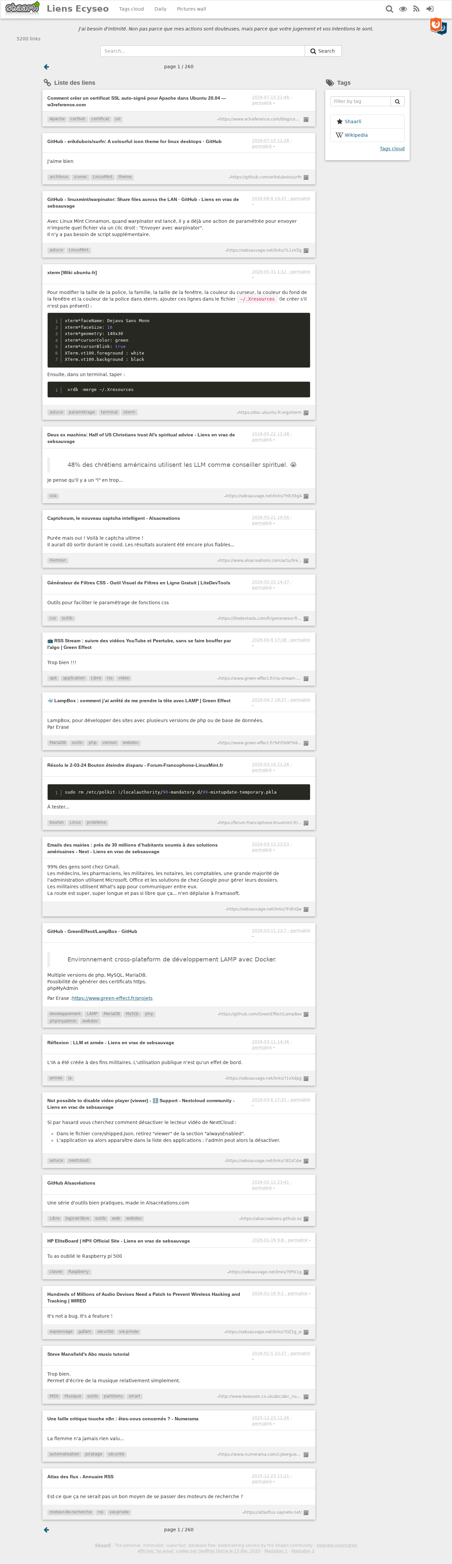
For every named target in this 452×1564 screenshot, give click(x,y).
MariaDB (58, 742)
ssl (117, 119)
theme (124, 176)
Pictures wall (191, 9)
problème (96, 822)
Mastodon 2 (303, 1551)
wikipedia (356, 135)
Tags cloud (131, 9)
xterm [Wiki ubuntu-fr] (72, 272)
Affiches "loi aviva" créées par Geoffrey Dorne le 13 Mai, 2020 (199, 1551)
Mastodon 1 (276, 1551)
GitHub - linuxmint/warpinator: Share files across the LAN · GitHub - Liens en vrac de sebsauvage (143, 203)
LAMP (92, 1013)
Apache (57, 119)
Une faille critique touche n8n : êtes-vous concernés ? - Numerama (123, 1418)
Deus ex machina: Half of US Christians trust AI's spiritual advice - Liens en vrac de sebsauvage (141, 438)
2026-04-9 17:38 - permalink (281, 640)
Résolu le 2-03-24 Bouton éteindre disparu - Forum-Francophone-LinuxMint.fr (135, 765)
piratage (93, 1454)
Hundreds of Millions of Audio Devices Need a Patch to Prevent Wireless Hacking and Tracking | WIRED (143, 1297)
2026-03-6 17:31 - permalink (281, 1100)
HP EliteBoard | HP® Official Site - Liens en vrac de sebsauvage (118, 1241)
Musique (73, 1396)
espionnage (61, 1331)
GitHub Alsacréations (71, 1183)
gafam (84, 1331)
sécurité (105, 1331)
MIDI (54, 1396)
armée (56, 1078)
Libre (96, 678)
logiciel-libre (77, 1218)
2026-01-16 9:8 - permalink (280, 1240)
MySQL (132, 1013)
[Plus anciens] (46, 66)
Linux (75, 822)
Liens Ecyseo (78, 9)
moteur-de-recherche (71, 1512)
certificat (100, 119)
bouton (57, 822)
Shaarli (103, 1545)
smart (134, 1396)
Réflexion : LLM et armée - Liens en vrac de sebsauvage (110, 1042)
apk (53, 678)
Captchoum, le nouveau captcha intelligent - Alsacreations (113, 518)
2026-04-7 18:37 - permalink (281, 700)
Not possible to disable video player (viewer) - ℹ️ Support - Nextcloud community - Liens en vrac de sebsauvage (141, 1104)
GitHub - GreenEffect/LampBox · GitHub (92, 931)
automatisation (64, 1454)
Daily (160, 9)
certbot (77, 119)
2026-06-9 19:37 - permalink (281, 198)
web (116, 1218)
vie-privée (128, 1331)
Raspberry (78, 1271)
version (110, 742)
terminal (109, 412)
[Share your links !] (22, 9)
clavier (56, 1271)
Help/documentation (337, 1545)
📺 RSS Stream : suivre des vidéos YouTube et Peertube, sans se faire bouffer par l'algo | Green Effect (139, 644)
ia (69, 1078)
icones (80, 176)
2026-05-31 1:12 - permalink (281, 271)
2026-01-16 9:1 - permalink (280, 1293)
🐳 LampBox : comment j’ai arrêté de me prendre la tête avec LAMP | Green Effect (139, 700)
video (123, 678)
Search (327, 51)
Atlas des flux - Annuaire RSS (80, 1476)
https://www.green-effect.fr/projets (112, 998)
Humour (58, 560)
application (74, 678)
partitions (113, 1396)
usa (53, 495)
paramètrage (82, 412)
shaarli (353, 121)
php (93, 742)
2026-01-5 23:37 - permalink (281, 1353)
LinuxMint (103, 176)
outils (67, 618)
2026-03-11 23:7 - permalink (281, 930)
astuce (56, 250)
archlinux (59, 176)
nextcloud (79, 1160)
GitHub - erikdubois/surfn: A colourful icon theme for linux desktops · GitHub (134, 141)
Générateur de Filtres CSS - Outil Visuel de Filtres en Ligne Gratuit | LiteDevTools (138, 582)
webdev (130, 742)
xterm (129, 412)
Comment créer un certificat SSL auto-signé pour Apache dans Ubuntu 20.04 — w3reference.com (136, 101)
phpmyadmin (63, 1021)
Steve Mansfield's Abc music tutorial (88, 1354)
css (53, 618)
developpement (65, 1013)
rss (110, 678)
